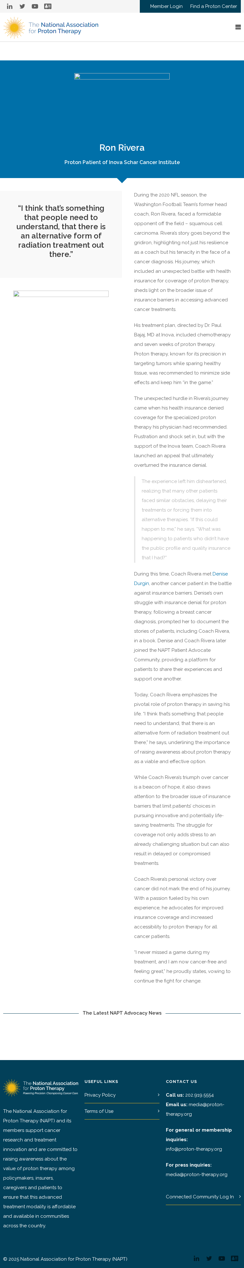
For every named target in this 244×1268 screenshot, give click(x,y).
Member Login (166, 6)
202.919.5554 (199, 1095)
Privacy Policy (100, 1095)
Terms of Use (99, 1111)
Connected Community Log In (200, 1197)
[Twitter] (22, 6)
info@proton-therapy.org (194, 1149)
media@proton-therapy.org (196, 1174)
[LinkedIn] (9, 6)
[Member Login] (47, 6)
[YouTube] (35, 6)
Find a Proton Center (213, 6)
